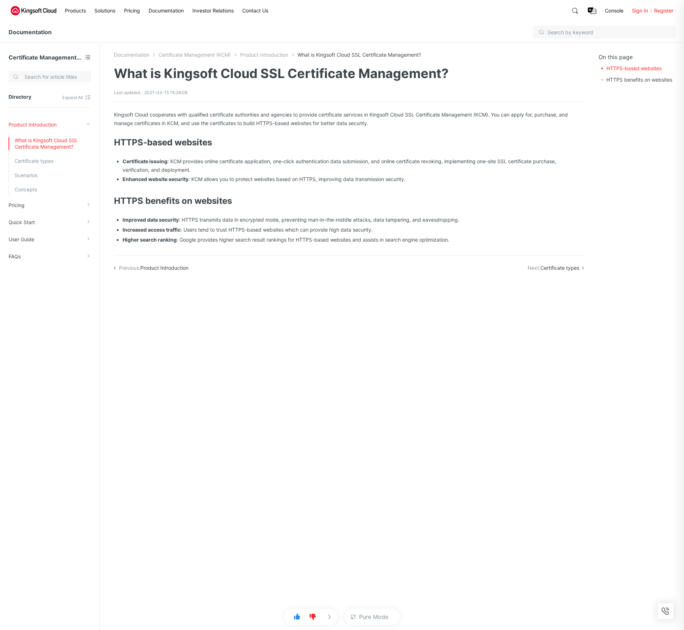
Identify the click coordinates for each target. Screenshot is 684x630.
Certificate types (34, 161)
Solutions (104, 10)
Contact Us (255, 10)
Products (75, 10)
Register (663, 10)
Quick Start (22, 222)
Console (614, 10)
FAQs (15, 256)
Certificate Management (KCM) (45, 57)
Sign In (640, 10)
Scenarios (26, 175)
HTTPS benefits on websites (639, 80)
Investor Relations (213, 10)
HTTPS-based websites (634, 68)
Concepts (26, 189)
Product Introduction (33, 125)
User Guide (21, 239)
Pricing (132, 10)
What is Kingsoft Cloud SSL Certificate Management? (46, 143)
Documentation (166, 10)
